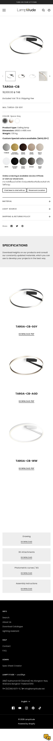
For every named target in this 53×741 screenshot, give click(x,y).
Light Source (9, 209)
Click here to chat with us (14, 190)
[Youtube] (20, 708)
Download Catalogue (12, 626)
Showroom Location (37, 190)
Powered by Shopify (26, 723)
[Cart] (49, 10)
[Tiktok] (40, 708)
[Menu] (4, 10)
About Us (6, 622)
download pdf (26, 334)
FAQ (4, 650)
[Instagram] (26, 708)
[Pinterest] (33, 708)
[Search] (43, 10)
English (24, 701)
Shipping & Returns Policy (16, 216)
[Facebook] (13, 708)
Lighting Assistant (10, 631)
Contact (6, 646)
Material (7, 201)
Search (5, 617)
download (26, 589)
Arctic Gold (11, 120)
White (17, 120)
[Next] (50, 76)
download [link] (26, 541)
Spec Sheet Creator (12, 665)
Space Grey (4, 120)
